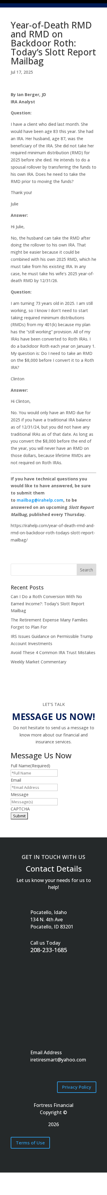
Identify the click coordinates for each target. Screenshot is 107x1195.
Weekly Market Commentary (38, 662)
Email (16, 780)
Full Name (30, 766)
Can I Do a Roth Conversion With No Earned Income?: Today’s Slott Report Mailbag (47, 604)
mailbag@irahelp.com (40, 500)
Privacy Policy (76, 1087)
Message (20, 794)
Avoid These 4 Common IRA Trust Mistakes (53, 652)
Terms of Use (30, 1143)
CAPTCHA (20, 809)
